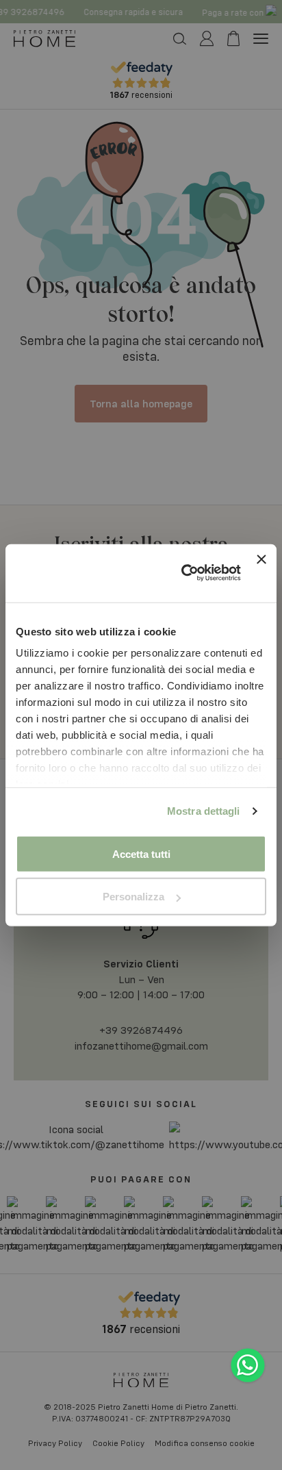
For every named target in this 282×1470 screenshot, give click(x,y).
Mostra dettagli (203, 811)
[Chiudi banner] (261, 573)
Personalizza (133, 896)
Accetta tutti (141, 853)
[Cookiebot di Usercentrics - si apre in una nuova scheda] (183, 573)
